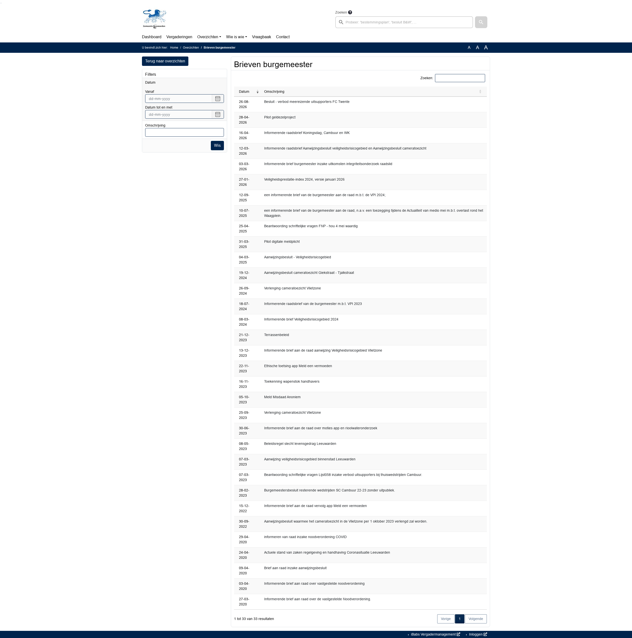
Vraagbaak (261, 37)
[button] (481, 22)
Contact (283, 37)
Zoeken (341, 12)
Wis (217, 145)
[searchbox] (404, 22)
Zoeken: (426, 78)
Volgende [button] (476, 619)
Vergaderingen (179, 37)
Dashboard (151, 37)
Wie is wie (235, 37)
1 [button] (461, 619)
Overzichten (207, 37)
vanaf (149, 92)
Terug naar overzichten (165, 61)
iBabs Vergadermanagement (433, 634)
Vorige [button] (446, 619)
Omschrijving (155, 125)
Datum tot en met (158, 107)
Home (174, 47)
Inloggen (476, 634)
